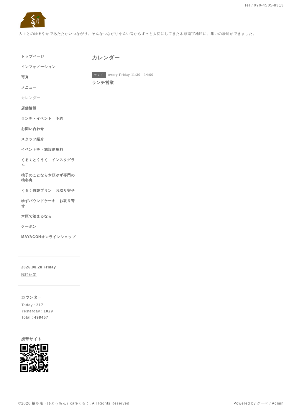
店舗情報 (29, 108)
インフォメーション (38, 67)
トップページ (32, 56)
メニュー (29, 87)
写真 (25, 77)
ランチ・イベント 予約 (42, 118)
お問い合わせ (32, 129)
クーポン (29, 226)
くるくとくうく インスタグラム (48, 162)
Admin (278, 403)
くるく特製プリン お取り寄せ (48, 190)
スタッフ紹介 (32, 139)
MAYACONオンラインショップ (48, 237)
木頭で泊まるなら (36, 216)
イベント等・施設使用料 (42, 149)
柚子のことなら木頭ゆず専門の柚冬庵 (48, 177)
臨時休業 (29, 275)
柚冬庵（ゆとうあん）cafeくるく (61, 403)
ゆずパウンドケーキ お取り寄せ (48, 203)
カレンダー (30, 98)
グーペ (262, 403)
